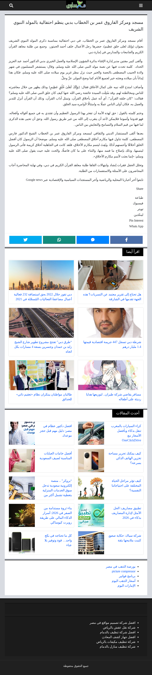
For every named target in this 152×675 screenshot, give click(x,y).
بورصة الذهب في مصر (120, 566)
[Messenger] (93, 240)
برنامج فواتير (127, 576)
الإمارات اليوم (126, 585)
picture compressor (123, 571)
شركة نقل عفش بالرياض (119, 627)
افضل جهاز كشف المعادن (118, 637)
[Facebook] (126, 240)
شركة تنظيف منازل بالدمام (117, 646)
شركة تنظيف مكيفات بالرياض (115, 641)
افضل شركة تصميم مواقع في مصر (112, 622)
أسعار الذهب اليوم (123, 580)
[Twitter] (25, 240)
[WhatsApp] (59, 240)
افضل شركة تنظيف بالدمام (117, 632)
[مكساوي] (76, 5)
